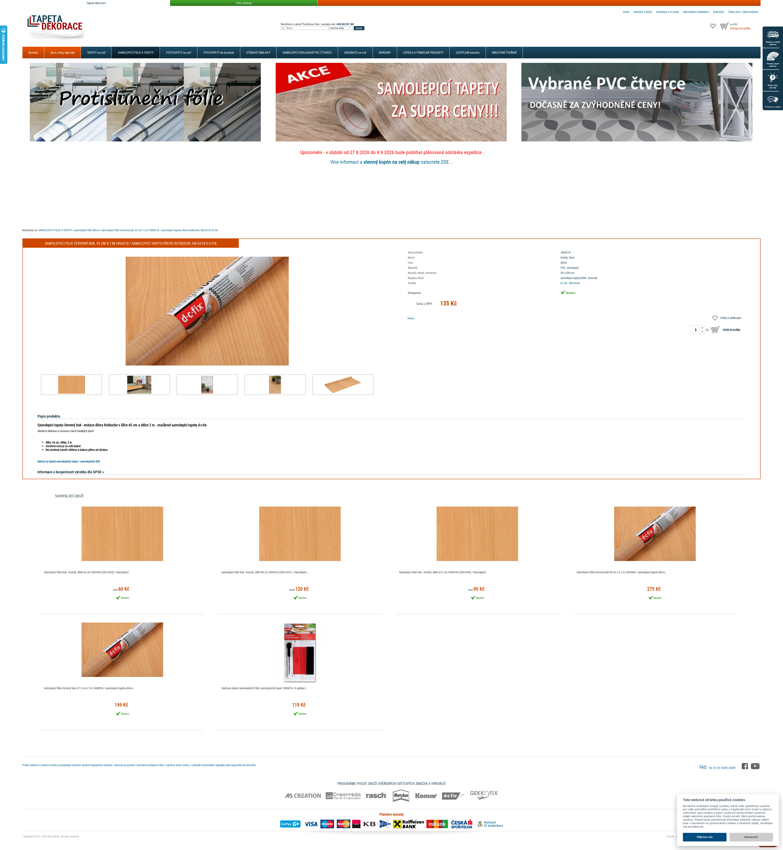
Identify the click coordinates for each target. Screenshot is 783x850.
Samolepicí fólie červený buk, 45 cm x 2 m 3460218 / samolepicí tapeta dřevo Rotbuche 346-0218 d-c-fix (160, 230)
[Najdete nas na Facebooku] (745, 766)
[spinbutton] (696, 330)
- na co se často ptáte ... (719, 767)
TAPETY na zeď (96, 52)
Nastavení (751, 837)
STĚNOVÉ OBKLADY (258, 52)
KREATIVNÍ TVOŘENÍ (504, 52)
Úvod (626, 12)
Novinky (33, 52)
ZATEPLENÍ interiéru (468, 52)
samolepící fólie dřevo (86, 230)
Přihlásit (734, 12)
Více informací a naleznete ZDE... (391, 162)
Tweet (410, 318)
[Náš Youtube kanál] (755, 766)
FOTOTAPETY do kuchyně (218, 52)
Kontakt (718, 12)
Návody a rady (643, 12)
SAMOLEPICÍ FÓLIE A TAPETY (136, 52)
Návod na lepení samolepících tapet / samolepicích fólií (69, 461)
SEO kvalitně (53, 836)
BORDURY (385, 52)
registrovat (751, 12)
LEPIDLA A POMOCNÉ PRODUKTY (423, 52)
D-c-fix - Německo (570, 283)
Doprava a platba (667, 12)
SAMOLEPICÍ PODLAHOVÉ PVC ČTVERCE (307, 52)
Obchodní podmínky (696, 12)
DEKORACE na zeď (355, 52)
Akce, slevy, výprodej (62, 52)
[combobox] (341, 28)
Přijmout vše (705, 837)
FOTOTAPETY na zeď (178, 52)
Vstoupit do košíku (740, 28)
